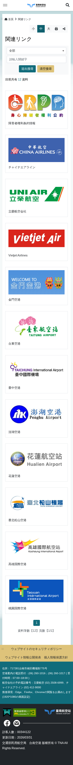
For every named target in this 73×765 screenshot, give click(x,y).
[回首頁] (36, 5)
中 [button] (40, 28)
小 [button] (33, 28)
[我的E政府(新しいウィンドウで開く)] (7, 712)
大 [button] (48, 28)
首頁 (10, 19)
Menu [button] (5, 5)
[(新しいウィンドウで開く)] (7, 723)
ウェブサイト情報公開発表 (23, 657)
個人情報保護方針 (56, 657)
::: (2, 18)
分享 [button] (64, 29)
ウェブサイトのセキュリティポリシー (36, 649)
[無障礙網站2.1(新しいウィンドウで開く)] (24, 712)
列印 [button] (56, 29)
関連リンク (24, 19)
